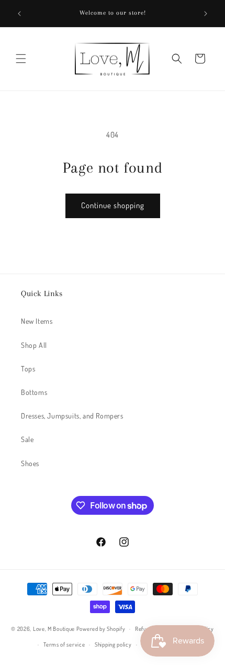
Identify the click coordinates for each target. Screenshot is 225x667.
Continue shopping (112, 205)
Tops (28, 368)
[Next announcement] (205, 13)
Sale (27, 439)
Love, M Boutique (54, 628)
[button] (20, 58)
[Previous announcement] (19, 13)
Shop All (34, 345)
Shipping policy (113, 644)
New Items (36, 320)
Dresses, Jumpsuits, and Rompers (72, 415)
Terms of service (64, 644)
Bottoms (34, 392)
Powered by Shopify (101, 628)
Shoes (30, 463)
